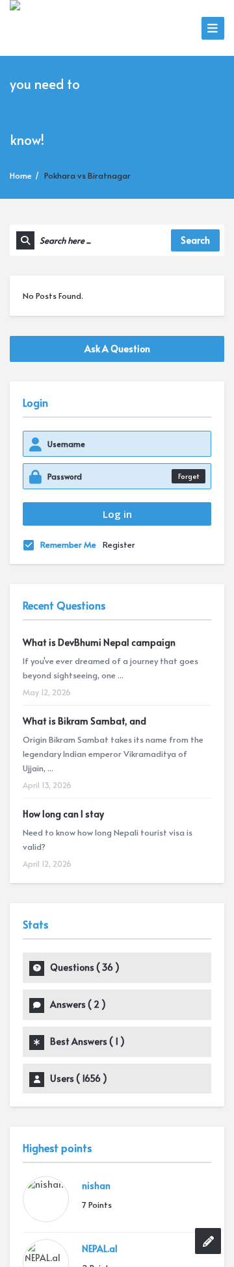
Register (119, 544)
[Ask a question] (208, 1241)
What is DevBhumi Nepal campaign (99, 642)
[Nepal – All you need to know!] (57, 82)
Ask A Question (117, 348)
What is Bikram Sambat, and (84, 721)
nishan (96, 1185)
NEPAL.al (100, 1248)
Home (21, 175)
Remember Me (68, 544)
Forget (188, 476)
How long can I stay (63, 814)
